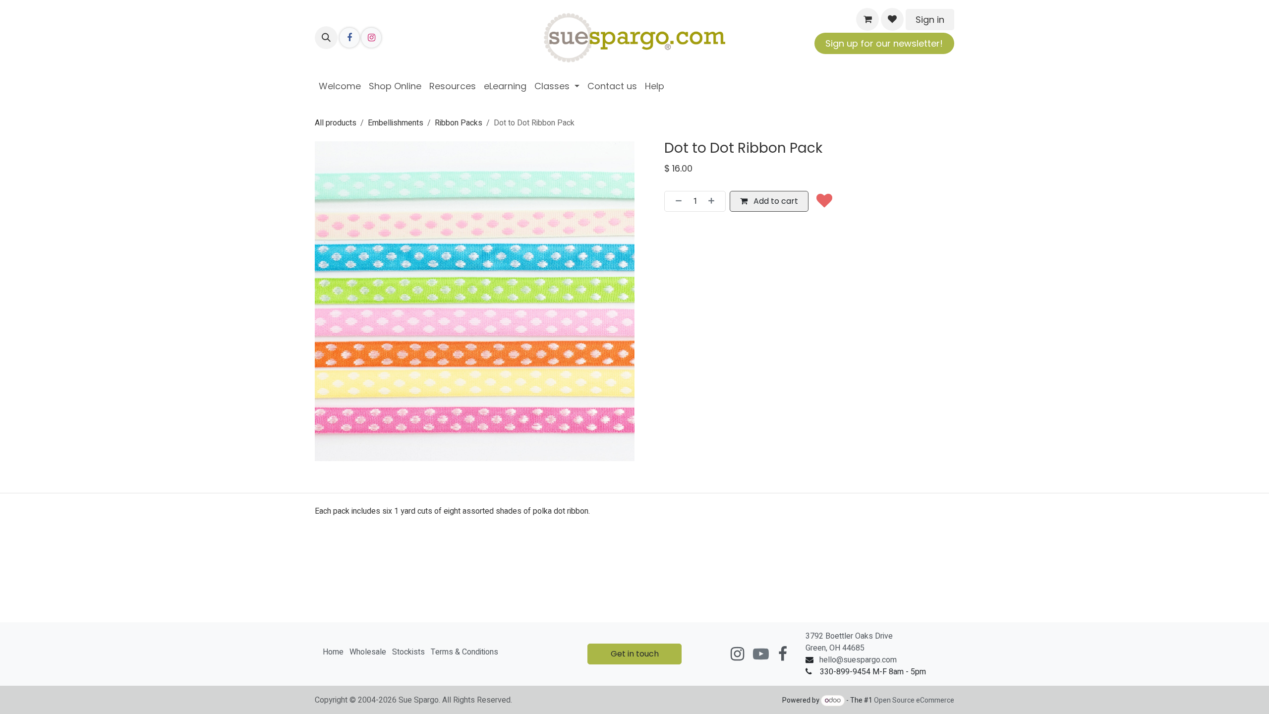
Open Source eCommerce (914, 700)
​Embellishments (395, 123)
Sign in (930, 19)
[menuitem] (340, 86)
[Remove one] (676, 201)
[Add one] (714, 201)
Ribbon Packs (458, 123)
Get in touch (635, 653)
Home (333, 652)
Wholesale (367, 652)
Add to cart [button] (774, 201)
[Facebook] (349, 38)
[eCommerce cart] (867, 19)
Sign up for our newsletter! (884, 43)
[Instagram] (371, 38)
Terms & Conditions (464, 652)
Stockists (408, 652)
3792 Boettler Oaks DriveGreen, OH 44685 (849, 642)
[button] (326, 37)
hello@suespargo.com (858, 660)
